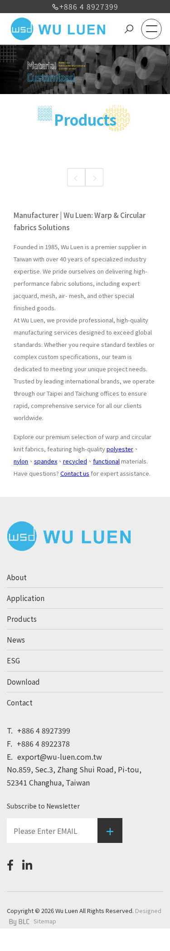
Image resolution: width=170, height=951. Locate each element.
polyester (120, 449)
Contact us (74, 473)
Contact (20, 702)
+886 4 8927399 (88, 6)
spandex (45, 461)
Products (22, 619)
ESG (13, 660)
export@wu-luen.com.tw (54, 756)
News (16, 639)
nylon (21, 461)
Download (23, 681)
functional (106, 461)
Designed (148, 910)
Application (25, 598)
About (17, 577)
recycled (75, 461)
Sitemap (45, 921)
